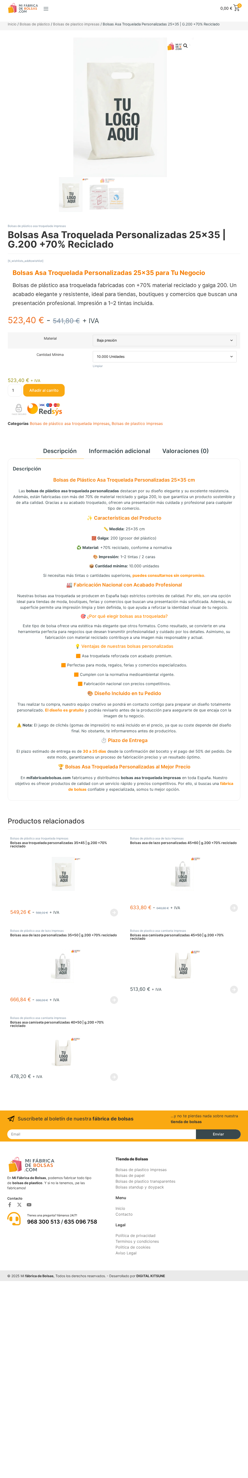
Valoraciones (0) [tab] (185, 450)
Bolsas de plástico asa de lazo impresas (157, 838)
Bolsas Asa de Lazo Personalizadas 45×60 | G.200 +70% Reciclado (183, 843)
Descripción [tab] (60, 450)
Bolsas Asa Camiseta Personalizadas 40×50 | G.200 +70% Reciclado (57, 1024)
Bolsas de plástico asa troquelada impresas (37, 226)
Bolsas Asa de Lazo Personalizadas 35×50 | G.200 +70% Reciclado (63, 935)
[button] (46, 8)
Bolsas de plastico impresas (76, 24)
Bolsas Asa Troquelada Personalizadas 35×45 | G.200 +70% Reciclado (58, 844)
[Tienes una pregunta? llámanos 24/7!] (14, 1218)
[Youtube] (29, 1204)
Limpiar (98, 366)
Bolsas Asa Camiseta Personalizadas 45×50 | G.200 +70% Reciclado (177, 936)
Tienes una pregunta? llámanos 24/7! (52, 1215)
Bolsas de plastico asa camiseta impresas (158, 930)
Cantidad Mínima (50, 354)
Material (50, 338)
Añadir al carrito (44, 390)
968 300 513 (43, 1222)
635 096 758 (80, 1222)
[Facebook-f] (9, 1204)
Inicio (12, 24)
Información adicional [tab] (119, 450)
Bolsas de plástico (35, 24)
